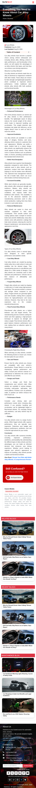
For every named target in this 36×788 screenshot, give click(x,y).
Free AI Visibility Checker (14, 758)
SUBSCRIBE (28, 765)
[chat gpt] (10, 780)
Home (5, 18)
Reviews (10, 18)
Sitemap (6, 784)
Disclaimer (13, 784)
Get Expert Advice (16, 477)
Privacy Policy (27, 787)
